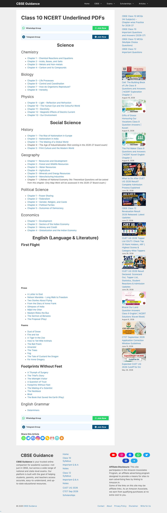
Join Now (101, 28)
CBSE (96, 3)
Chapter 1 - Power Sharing (40, 196)
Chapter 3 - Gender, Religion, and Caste (47, 202)
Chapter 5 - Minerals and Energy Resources (48, 173)
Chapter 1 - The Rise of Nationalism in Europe (49, 135)
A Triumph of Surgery (37, 372)
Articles (142, 3)
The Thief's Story (35, 375)
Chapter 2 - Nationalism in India (43, 139)
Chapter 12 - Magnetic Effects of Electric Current (51, 112)
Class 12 (67, 473)
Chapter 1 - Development (39, 221)
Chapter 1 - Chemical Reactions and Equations (50, 58)
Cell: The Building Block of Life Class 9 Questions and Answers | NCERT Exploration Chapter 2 (133, 88)
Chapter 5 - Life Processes (40, 80)
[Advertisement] (65, 266)
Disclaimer (133, 506)
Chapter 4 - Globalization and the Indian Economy (52, 230)
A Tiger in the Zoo (36, 338)
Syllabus (67, 461)
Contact (101, 506)
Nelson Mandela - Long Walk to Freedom (47, 297)
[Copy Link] (47, 438)
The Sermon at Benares (39, 316)
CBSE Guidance (28, 3)
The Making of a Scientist (39, 388)
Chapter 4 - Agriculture (38, 170)
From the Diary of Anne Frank (41, 303)
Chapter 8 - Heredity (37, 90)
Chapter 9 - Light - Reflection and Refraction (49, 103)
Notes (66, 468)
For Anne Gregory (36, 359)
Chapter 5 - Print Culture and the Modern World (50, 148)
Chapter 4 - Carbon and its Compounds (46, 67)
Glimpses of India (35, 306)
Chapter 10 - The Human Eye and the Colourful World (53, 106)
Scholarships (125, 3)
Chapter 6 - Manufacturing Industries (45, 176)
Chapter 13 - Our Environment (42, 115)
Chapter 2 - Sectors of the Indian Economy (48, 224)
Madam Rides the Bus (38, 313)
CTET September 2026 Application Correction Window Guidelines (133, 340)
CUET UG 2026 (70, 488)
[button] (0, 511)
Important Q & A (70, 465)
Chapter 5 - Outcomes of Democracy (45, 208)
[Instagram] (38, 438)
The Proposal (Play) (37, 319)
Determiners (33, 410)
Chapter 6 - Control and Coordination (45, 83)
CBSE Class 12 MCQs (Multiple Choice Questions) (132, 42)
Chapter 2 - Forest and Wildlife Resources (47, 164)
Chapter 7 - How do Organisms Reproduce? (48, 87)
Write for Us (145, 506)
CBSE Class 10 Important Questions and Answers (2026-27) (133, 32)
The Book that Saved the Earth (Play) (45, 397)
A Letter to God (35, 294)
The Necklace (34, 391)
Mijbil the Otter (34, 309)
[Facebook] (33, 438)
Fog (29, 353)
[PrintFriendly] (57, 438)
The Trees (32, 350)
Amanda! (31, 347)
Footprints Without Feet (38, 385)
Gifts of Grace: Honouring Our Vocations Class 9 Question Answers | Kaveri (131, 121)
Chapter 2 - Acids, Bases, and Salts (44, 61)
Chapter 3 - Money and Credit (42, 227)
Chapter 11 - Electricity (38, 109)
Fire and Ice (33, 334)
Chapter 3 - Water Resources (41, 167)
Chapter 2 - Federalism (38, 199)
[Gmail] (52, 438)
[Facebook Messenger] (42, 438)
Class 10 (67, 458)
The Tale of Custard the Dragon (42, 356)
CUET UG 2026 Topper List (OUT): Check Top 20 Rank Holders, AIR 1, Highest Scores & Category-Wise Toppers (133, 244)
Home (86, 3)
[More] (62, 438)
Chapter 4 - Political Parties (41, 205)
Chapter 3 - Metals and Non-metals (45, 64)
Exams (109, 3)
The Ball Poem (34, 344)
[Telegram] (28, 438)
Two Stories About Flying (39, 300)
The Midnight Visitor (37, 378)
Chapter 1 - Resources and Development (47, 161)
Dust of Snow (34, 331)
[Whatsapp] (23, 438)
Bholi (29, 394)
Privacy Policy (120, 506)
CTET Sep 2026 (70, 491)
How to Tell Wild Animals (39, 341)
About (109, 506)
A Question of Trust (36, 382)
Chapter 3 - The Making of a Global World (47, 142)
